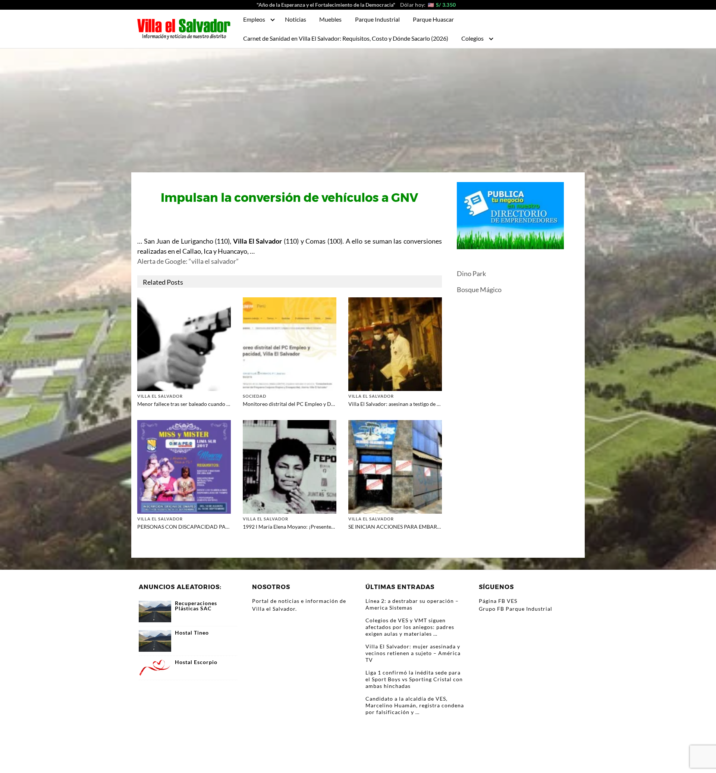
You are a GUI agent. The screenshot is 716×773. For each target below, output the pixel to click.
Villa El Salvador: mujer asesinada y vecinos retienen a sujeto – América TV (413, 653)
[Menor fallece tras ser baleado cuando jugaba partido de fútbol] (184, 343)
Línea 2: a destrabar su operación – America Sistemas (412, 604)
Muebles (330, 19)
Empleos (254, 19)
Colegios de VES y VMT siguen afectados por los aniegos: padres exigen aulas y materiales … (409, 627)
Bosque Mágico (479, 289)
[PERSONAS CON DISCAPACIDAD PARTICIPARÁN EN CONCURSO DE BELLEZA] (184, 465)
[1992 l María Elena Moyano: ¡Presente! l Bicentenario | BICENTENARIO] (289, 465)
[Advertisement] (358, 104)
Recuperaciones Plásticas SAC (196, 606)
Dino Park (471, 273)
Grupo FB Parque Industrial (515, 608)
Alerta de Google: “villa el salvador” (188, 261)
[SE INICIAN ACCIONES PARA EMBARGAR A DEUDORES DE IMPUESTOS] (395, 465)
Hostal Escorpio (196, 662)
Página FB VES (498, 601)
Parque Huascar (433, 19)
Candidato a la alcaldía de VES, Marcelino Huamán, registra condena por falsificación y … (414, 705)
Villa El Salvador (160, 396)
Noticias (295, 19)
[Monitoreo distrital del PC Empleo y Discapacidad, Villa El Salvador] (289, 343)
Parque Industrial (377, 19)
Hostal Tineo (192, 632)
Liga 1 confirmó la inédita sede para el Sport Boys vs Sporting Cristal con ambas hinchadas (414, 679)
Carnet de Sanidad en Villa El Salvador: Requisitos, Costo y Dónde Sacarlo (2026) (345, 38)
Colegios (472, 38)
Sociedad (254, 396)
